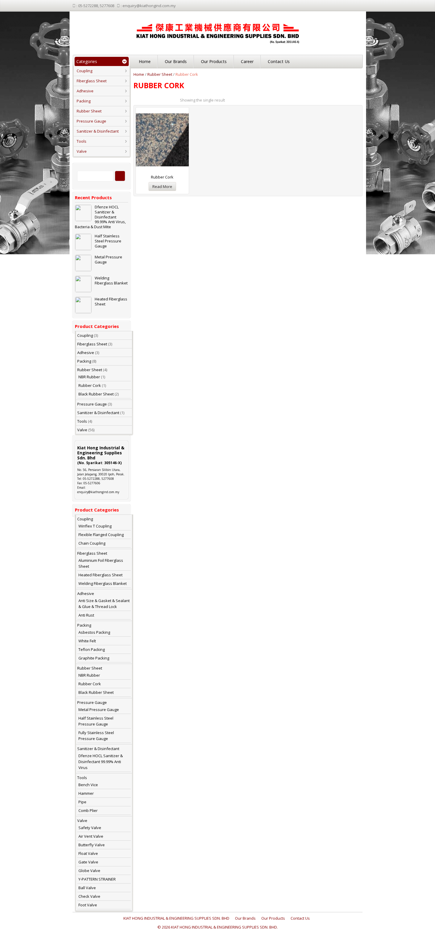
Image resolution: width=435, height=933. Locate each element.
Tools (81, 141)
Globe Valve (89, 870)
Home (145, 61)
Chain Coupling (91, 543)
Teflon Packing (91, 649)
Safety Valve (89, 827)
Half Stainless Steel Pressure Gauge (108, 241)
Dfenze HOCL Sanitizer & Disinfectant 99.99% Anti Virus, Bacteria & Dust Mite (100, 217)
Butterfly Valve (91, 844)
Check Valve (89, 896)
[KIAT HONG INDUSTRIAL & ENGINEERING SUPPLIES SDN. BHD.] (217, 31)
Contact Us (279, 61)
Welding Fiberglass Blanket (111, 281)
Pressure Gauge (91, 121)
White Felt (87, 641)
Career (247, 61)
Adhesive (85, 91)
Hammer (86, 793)
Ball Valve (87, 887)
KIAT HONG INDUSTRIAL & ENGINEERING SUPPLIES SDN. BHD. (224, 927)
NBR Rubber (89, 376)
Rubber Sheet (89, 111)
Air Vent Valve (90, 836)
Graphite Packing (93, 658)
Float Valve (88, 853)
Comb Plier (88, 810)
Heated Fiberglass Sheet (111, 302)
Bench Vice (88, 784)
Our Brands (176, 61)
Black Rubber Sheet (96, 394)
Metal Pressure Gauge (108, 260)
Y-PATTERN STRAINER (97, 879)
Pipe (82, 802)
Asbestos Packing (94, 632)
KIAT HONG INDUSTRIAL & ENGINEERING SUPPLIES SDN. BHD (176, 918)
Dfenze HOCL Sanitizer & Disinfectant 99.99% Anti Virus (100, 761)
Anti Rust (86, 615)
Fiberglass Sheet (92, 80)
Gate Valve (88, 862)
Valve (82, 151)
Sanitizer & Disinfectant (98, 131)
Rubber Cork (89, 385)
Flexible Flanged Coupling (101, 534)
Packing (84, 101)
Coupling (84, 70)
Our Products (214, 61)
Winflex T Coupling (95, 526)
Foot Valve (87, 905)
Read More (162, 186)
